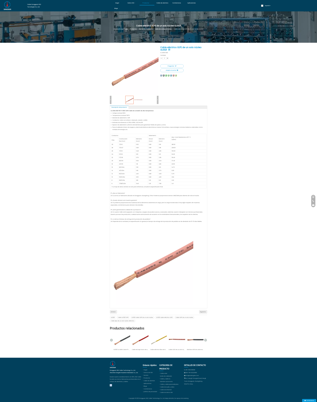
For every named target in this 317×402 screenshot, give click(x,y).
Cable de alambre (149, 381)
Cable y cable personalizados (169, 384)
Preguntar (171, 66)
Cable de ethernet (166, 390)
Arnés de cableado (166, 376)
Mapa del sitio (169, 398)
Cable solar (163, 373)
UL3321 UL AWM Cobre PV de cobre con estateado (122, 349)
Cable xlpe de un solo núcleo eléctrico (122, 321)
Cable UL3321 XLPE (123, 317)
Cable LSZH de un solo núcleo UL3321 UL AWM (176, 349)
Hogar (145, 370)
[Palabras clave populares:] (262, 6)
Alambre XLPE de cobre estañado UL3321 (195, 349)
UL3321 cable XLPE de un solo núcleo (142, 317)
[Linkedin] (111, 385)
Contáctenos (148, 389)
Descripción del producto (119, 107)
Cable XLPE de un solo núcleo (184, 317)
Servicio (146, 375)
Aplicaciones (147, 383)
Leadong (185, 398)
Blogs (145, 386)
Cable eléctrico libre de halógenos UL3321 (158, 349)
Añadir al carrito (171, 70)
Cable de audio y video (167, 387)
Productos (147, 378)
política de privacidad (150, 391)
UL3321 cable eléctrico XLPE (164, 317)
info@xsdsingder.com (192, 375)
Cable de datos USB (166, 392)
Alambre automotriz (166, 381)
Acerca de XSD (148, 372)
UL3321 (113, 317)
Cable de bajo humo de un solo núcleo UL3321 (140, 349)
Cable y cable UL (165, 379)
